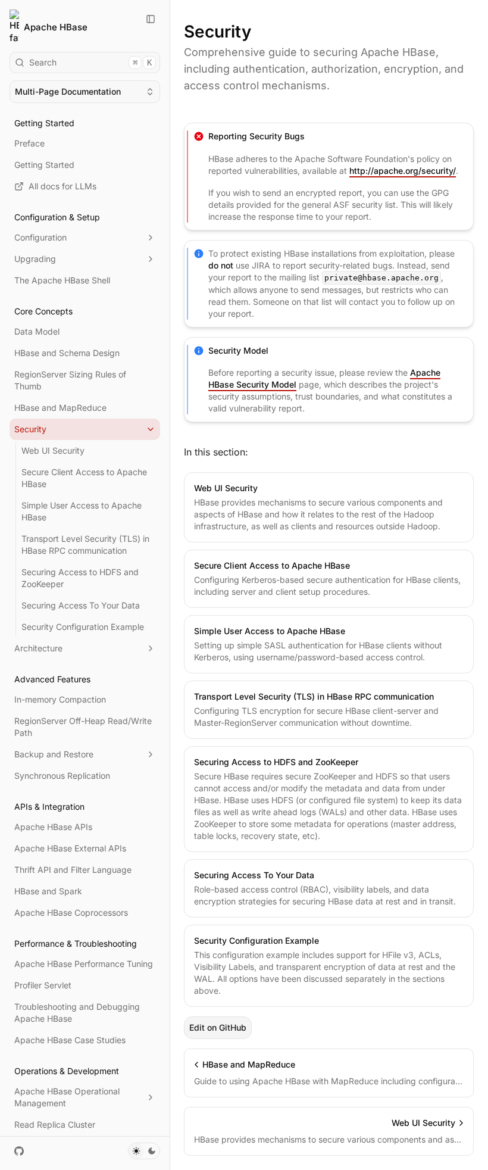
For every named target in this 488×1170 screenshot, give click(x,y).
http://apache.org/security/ (402, 171)
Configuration (40, 237)
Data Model (37, 331)
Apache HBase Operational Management (67, 1097)
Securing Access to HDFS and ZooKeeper (80, 578)
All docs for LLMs (62, 186)
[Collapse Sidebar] (150, 19)
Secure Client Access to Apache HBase (84, 478)
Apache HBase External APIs (70, 848)
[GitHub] (19, 1150)
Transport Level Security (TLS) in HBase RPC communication (85, 544)
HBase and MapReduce (60, 408)
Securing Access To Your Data (80, 605)
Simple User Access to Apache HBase (81, 511)
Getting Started (44, 165)
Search (90, 62)
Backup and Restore (53, 754)
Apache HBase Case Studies (70, 1040)
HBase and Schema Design (67, 353)
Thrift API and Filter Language (73, 870)
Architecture (38, 648)
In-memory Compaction (60, 699)
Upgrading (35, 259)
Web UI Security (53, 450)
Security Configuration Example (82, 627)
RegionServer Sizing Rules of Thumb (70, 380)
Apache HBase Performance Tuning (83, 964)
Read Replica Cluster (54, 1124)
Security (30, 429)
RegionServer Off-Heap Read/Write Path (83, 727)
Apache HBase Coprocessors (71, 912)
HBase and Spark (48, 891)
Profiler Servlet (42, 985)
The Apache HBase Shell (62, 280)
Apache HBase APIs (53, 827)
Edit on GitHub (217, 1027)
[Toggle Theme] (144, 1151)
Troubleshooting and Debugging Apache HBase (77, 1012)
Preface (29, 143)
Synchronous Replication (62, 775)
